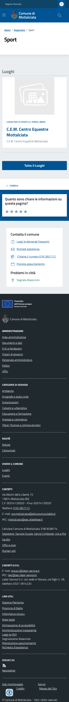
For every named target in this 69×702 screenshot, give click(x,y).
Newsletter (8, 670)
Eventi (6, 476)
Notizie (6, 445)
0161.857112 (21, 508)
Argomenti (19, 30)
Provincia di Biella (12, 608)
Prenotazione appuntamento (19, 643)
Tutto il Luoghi (34, 165)
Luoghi (6, 470)
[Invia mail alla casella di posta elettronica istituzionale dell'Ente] (33, 514)
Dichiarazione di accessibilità (18, 625)
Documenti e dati (12, 343)
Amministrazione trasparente (19, 630)
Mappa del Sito (48, 688)
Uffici (5, 371)
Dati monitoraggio (12, 684)
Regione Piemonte (13, 4)
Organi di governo (12, 354)
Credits (20, 688)
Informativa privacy (13, 614)
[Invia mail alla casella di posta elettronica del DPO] (25, 571)
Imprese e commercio (14, 419)
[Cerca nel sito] (58, 15)
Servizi (41, 684)
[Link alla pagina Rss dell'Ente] (4, 665)
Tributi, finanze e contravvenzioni (21, 425)
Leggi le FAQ (9, 634)
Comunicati (8, 450)
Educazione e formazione (16, 414)
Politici (6, 365)
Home (7, 30)
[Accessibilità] (9, 692)
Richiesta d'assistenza (15, 647)
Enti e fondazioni (12, 348)
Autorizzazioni (10, 402)
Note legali (8, 619)
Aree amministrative (14, 337)
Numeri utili (9, 551)
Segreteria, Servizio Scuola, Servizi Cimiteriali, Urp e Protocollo (34, 537)
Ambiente (8, 391)
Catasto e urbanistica (14, 408)
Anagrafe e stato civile (15, 396)
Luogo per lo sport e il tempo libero (26, 122)
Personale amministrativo (17, 360)
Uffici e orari (9, 545)
